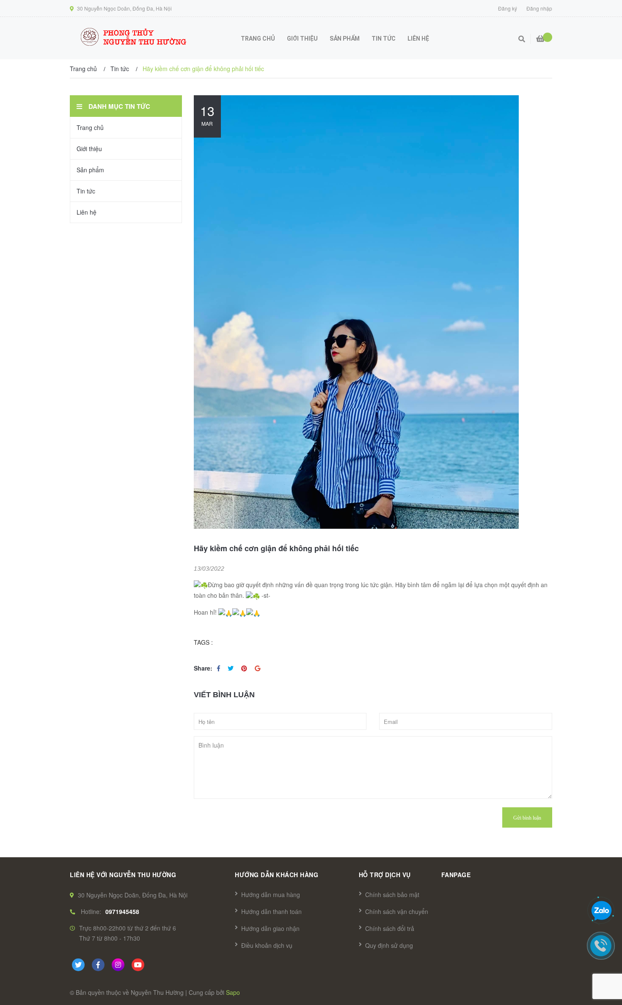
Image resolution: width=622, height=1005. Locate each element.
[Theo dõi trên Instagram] (118, 964)
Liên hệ (86, 212)
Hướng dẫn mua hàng (270, 894)
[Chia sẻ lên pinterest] (245, 668)
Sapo (233, 992)
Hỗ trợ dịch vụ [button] (385, 874)
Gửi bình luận (527, 818)
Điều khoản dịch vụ (266, 945)
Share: (203, 668)
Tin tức (86, 191)
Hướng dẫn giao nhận (270, 928)
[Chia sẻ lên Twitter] (231, 668)
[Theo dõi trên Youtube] (138, 964)
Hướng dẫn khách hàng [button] (276, 874)
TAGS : (203, 642)
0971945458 (122, 911)
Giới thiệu (89, 148)
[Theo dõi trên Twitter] (78, 964)
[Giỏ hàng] (540, 35)
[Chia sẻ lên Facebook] (219, 668)
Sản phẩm (90, 170)
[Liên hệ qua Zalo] (601, 911)
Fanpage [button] (456, 874)
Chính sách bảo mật (392, 894)
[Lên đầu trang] (600, 494)
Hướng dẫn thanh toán (271, 911)
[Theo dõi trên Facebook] (98, 964)
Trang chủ (90, 127)
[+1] (257, 668)
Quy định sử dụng (389, 945)
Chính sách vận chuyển (396, 911)
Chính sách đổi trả (389, 928)
